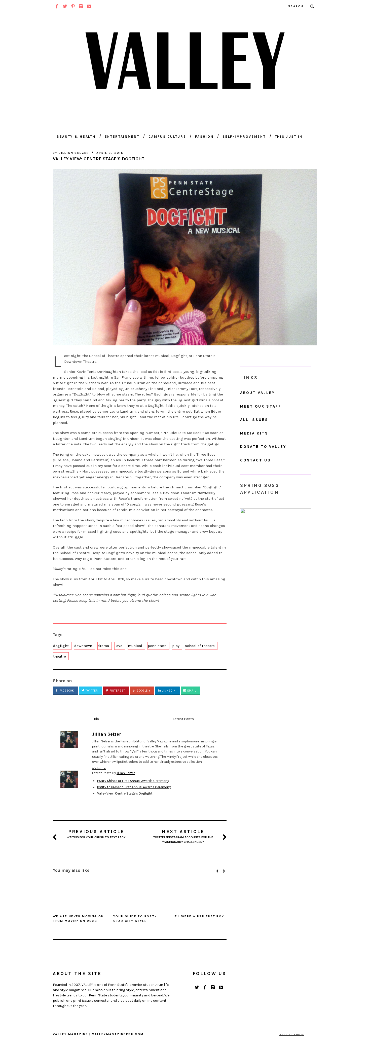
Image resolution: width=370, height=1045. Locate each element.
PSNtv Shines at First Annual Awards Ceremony (133, 781)
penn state (157, 645)
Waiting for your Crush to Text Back (96, 834)
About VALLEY (257, 392)
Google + (143, 690)
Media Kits (254, 433)
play (175, 645)
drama (103, 645)
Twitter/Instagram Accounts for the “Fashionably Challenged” (183, 836)
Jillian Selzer (126, 773)
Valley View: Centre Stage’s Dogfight (125, 793)
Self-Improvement (244, 136)
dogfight (61, 645)
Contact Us (255, 460)
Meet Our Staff (260, 406)
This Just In (289, 136)
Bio (96, 719)
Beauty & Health (76, 136)
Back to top (290, 1034)
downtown (83, 645)
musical (135, 645)
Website (99, 768)
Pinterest (116, 690)
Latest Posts (183, 719)
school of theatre (200, 645)
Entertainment (122, 136)
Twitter (91, 690)
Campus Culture (167, 136)
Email (191, 690)
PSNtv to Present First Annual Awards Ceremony (134, 787)
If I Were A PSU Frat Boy (199, 916)
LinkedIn (168, 690)
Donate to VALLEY (263, 446)
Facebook (66, 690)
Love (118, 645)
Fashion (204, 136)
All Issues (254, 419)
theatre (59, 656)
